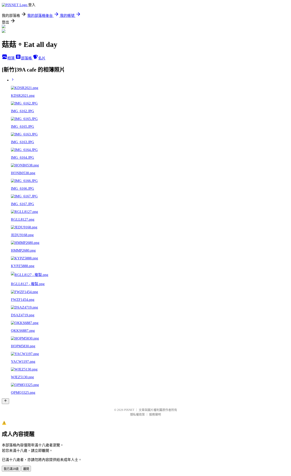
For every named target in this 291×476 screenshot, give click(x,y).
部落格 (27, 58)
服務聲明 (155, 414)
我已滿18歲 (11, 469)
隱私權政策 (137, 414)
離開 (26, 469)
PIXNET (129, 410)
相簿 (11, 58)
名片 (41, 58)
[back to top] (5, 401)
